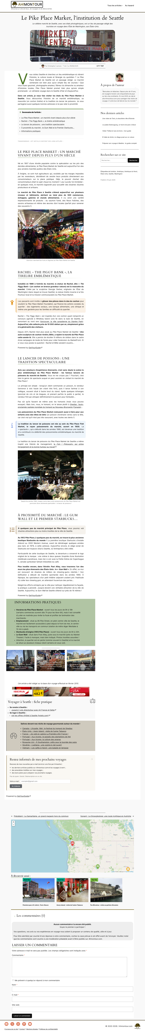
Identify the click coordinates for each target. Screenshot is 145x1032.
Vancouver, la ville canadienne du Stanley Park (61, 321)
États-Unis (104, 174)
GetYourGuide (35, 348)
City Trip (100, 66)
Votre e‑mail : (15, 781)
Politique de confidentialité (48, 1029)
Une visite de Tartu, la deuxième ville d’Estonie (118, 118)
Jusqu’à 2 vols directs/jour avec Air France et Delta (32, 710)
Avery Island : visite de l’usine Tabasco (70, 905)
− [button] (13, 825)
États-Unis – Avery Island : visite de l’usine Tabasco (44, 731)
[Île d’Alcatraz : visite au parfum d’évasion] (106, 890)
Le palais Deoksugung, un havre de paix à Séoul (119, 125)
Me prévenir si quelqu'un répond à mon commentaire (37, 980)
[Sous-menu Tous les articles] (122, 5)
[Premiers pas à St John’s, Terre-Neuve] (39, 890)
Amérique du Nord (130, 171)
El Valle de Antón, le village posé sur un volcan (118, 137)
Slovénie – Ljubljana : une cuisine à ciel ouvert (42, 745)
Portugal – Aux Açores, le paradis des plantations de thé (46, 737)
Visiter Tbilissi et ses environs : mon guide (116, 131)
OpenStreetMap (129, 871)
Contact (22, 1029)
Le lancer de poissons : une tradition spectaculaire (42, 124)
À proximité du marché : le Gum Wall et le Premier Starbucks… (47, 128)
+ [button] (13, 822)
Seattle (111, 174)
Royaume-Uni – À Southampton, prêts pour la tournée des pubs (49, 742)
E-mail (15, 995)
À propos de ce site (11, 1029)
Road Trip (27, 880)
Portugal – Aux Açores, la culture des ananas (41, 739)
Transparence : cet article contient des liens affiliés (40, 141)
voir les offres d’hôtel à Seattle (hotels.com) (30, 716)
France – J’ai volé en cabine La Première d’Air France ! (45, 734)
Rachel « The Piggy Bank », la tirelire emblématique (43, 121)
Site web (15, 1005)
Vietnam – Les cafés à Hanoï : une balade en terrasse (45, 748)
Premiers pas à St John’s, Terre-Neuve (36, 905)
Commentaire (18, 955)
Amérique (120, 171)
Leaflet (113, 871)
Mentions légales (32, 1029)
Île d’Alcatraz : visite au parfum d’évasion (104, 905)
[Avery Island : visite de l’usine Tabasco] (72, 890)
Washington (118, 174)
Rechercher (133, 160)
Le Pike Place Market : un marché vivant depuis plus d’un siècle (48, 118)
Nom (14, 985)
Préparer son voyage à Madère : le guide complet (119, 143)
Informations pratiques (30, 131)
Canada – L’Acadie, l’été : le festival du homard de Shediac (47, 728)
